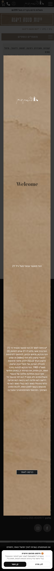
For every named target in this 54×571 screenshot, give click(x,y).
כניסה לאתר (27, 472)
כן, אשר (15, 564)
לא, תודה (39, 564)
